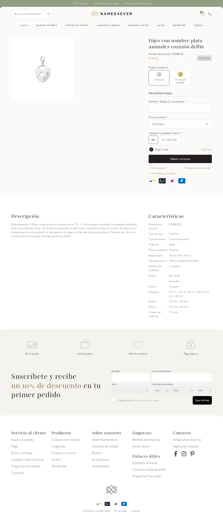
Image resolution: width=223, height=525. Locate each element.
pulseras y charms (138, 24)
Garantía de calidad (105, 446)
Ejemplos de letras (144, 463)
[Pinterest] (192, 454)
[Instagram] (184, 454)
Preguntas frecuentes (26, 466)
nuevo (24, 24)
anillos (160, 24)
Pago (14, 446)
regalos (198, 24)
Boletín (97, 453)
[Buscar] (49, 14)
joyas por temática (46, 24)
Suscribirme (202, 400)
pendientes (179, 24)
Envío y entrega (21, 453)
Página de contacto (186, 446)
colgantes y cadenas (108, 24)
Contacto (17, 473)
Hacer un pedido (22, 440)
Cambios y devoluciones (27, 459)
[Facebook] (175, 454)
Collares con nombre (66, 440)
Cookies (135, 510)
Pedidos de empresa (146, 440)
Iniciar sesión (141, 446)
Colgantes (59, 446)
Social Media (100, 466)
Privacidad (120, 510)
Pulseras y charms (64, 453)
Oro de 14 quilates (180, 81)
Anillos (56, 459)
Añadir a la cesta (180, 158)
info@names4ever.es (187, 440)
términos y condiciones (145, 400)
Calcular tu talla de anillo (149, 469)
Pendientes (59, 466)
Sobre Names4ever (105, 440)
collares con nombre (77, 24)
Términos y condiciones (96, 510)
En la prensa (100, 459)
